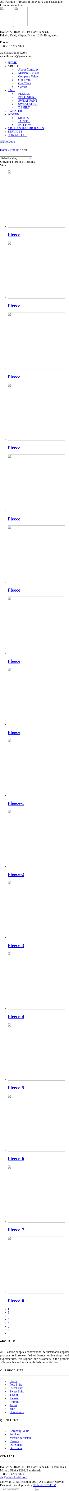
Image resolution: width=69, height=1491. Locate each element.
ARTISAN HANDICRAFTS (26, 128)
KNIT (11, 90)
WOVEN (13, 114)
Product (14, 149)
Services (15, 1434)
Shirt (12, 1408)
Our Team (16, 1448)
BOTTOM (24, 124)
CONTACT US (17, 135)
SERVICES (15, 131)
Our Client (16, 1444)
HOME (12, 62)
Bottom (14, 1401)
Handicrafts (17, 1412)
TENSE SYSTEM (44, 1485)
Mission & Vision (20, 1437)
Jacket (13, 1405)
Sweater (14, 1398)
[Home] (7, 141)
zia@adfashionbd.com (13, 1477)
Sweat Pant (16, 1388)
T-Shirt (14, 1394)
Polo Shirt (16, 1384)
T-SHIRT (24, 107)
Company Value (19, 1431)
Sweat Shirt (17, 1391)
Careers (22, 86)
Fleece (13, 1381)
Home (3, 149)
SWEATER (15, 111)
